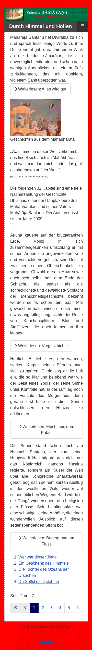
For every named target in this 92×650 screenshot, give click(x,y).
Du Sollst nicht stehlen (38, 581)
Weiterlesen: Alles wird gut (41, 89)
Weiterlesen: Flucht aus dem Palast (47, 429)
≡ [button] (82, 26)
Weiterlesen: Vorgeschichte (42, 346)
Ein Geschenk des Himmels (43, 563)
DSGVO (46, 641)
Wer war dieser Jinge (37, 557)
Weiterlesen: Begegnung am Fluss (47, 541)
